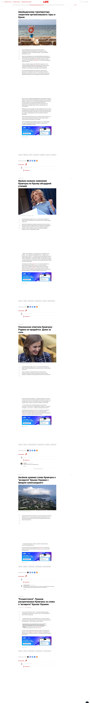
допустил (34, 263)
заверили (24, 414)
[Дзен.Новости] (28, 161)
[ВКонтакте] (35, 161)
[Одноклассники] (37, 161)
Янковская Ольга (25, 562)
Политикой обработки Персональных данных (36, 4)
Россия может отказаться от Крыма (35, 671)
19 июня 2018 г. (38, 667)
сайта (34, 64)
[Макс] (30, 161)
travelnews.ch (36, 60)
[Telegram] (32, 161)
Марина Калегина (25, 426)
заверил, (33, 267)
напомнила (24, 270)
